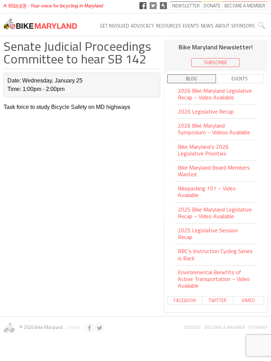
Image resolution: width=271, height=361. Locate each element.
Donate (192, 327)
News (207, 25)
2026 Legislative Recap (206, 111)
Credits (72, 327)
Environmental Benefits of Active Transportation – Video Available (214, 279)
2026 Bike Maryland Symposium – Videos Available (214, 128)
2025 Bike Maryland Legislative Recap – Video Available (215, 212)
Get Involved (114, 25)
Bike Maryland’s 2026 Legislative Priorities (203, 150)
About (222, 25)
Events (191, 25)
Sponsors (243, 25)
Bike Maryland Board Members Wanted (214, 170)
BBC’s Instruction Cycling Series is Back (215, 254)
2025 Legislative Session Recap (208, 233)
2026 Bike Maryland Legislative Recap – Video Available (215, 94)
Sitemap (257, 327)
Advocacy (142, 25)
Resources (168, 25)
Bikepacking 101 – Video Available (207, 191)
